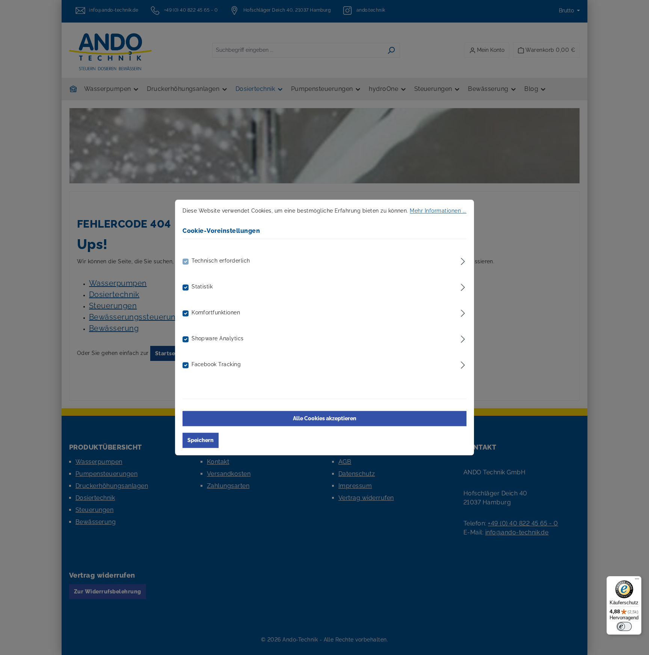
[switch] (624, 626)
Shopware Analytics (218, 339)
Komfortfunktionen (216, 313)
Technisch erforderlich (221, 261)
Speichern (200, 441)
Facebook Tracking (216, 365)
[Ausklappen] (462, 260)
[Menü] (636, 580)
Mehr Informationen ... (438, 211)
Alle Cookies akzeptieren (324, 419)
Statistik (202, 287)
